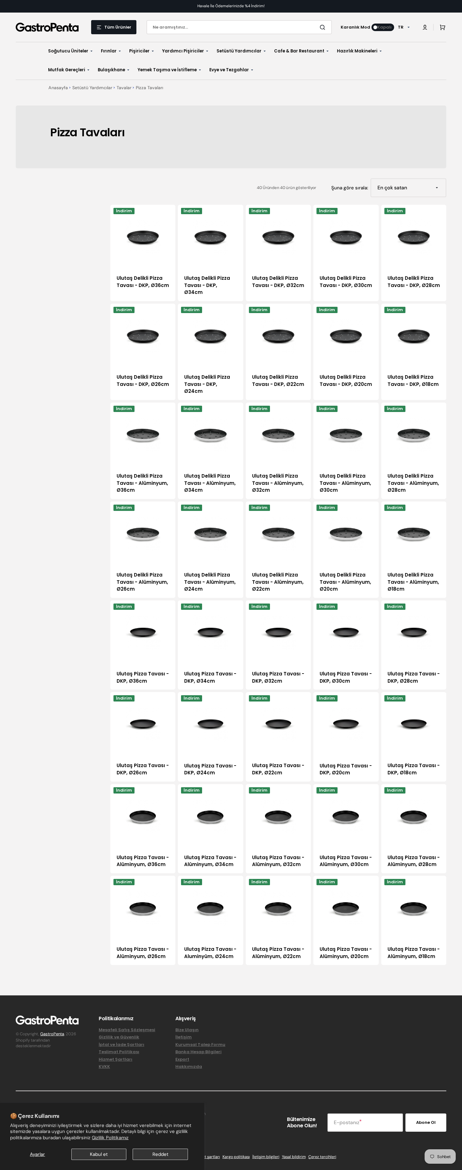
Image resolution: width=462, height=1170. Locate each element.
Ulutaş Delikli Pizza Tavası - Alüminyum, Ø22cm (278, 581)
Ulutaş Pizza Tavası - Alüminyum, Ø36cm (143, 861)
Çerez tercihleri (322, 1156)
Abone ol (426, 1122)
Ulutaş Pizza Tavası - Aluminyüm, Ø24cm (210, 953)
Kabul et (99, 1154)
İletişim (183, 1037)
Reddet (160, 1154)
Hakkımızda (188, 1067)
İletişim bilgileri (265, 1156)
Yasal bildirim (294, 1156)
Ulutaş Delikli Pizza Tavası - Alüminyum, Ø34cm (210, 483)
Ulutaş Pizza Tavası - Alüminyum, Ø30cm (346, 861)
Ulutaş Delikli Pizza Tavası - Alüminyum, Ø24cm (210, 581)
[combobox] (239, 27)
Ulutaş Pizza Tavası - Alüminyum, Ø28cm (414, 861)
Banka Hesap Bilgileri (198, 1052)
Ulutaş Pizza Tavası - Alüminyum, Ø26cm (143, 953)
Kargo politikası (236, 1156)
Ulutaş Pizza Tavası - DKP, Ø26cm (143, 769)
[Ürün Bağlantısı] (142, 253)
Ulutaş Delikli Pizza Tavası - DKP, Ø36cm (143, 282)
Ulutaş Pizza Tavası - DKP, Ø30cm (346, 677)
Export (182, 1059)
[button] (425, 27)
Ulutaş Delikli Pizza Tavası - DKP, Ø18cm (413, 380)
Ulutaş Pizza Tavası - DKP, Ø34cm (210, 677)
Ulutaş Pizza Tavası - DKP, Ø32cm (278, 677)
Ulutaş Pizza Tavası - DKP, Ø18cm (414, 769)
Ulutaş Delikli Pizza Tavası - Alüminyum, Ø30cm (345, 483)
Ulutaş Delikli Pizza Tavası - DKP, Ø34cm (207, 285)
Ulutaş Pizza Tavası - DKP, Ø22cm (278, 769)
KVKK (104, 1067)
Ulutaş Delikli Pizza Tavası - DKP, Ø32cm (278, 282)
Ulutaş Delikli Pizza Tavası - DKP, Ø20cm (346, 380)
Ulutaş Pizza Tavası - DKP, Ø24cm (210, 769)
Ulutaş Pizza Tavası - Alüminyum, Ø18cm (414, 953)
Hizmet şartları (206, 1156)
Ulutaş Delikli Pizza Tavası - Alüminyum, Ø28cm (413, 483)
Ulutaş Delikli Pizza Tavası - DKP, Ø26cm (143, 380)
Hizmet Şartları (115, 1059)
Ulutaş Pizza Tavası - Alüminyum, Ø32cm (278, 861)
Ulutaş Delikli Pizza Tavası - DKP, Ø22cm (278, 380)
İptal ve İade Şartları (121, 1045)
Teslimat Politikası (119, 1052)
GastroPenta (52, 1034)
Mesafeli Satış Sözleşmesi (127, 1030)
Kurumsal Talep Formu (200, 1045)
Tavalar (124, 87)
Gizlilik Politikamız (110, 1138)
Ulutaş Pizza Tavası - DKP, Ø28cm (414, 677)
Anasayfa (58, 87)
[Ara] (324, 27)
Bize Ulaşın (187, 1030)
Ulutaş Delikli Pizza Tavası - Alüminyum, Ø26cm (142, 581)
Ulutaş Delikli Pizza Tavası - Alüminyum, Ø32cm (278, 483)
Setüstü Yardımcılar (92, 87)
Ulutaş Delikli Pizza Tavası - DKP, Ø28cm (414, 282)
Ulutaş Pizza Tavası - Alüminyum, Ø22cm (278, 953)
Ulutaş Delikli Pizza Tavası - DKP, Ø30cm (346, 282)
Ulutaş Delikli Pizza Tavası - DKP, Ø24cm (207, 384)
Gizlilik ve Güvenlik (119, 1037)
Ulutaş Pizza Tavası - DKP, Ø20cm (346, 769)
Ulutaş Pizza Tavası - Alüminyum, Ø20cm (346, 953)
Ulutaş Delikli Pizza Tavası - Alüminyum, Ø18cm (413, 581)
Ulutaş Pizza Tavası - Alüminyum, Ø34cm (210, 861)
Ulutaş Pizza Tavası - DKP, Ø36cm (143, 677)
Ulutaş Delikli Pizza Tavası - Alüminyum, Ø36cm (142, 483)
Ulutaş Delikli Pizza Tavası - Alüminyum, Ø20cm (345, 581)
